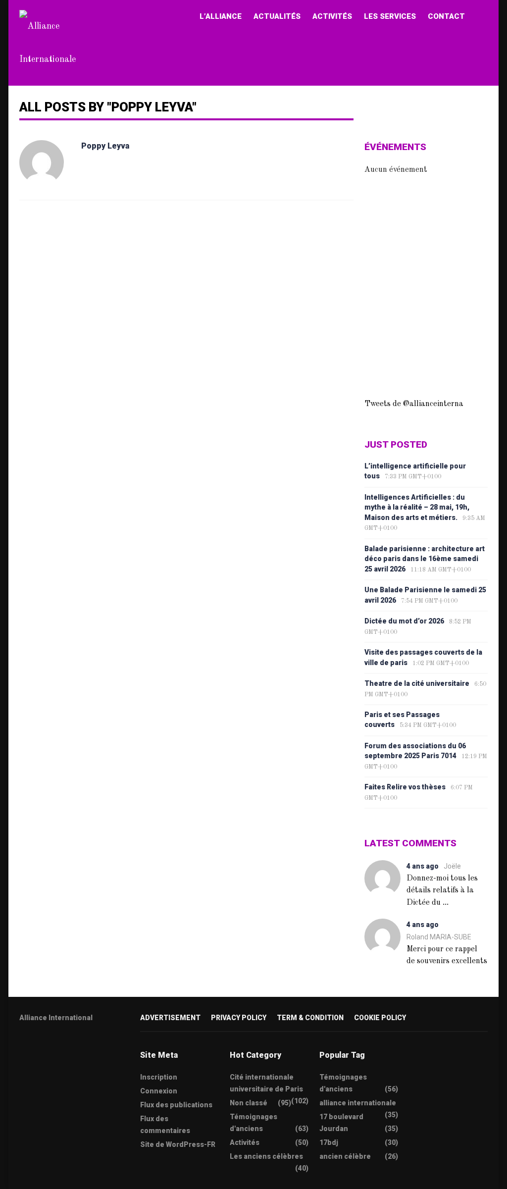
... (446, 902)
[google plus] (61, 1049)
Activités (332, 16)
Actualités (277, 16)
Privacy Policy (238, 1018)
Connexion (158, 1091)
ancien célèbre (345, 1156)
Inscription (158, 1077)
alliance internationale (357, 1103)
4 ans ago (422, 866)
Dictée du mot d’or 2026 (404, 621)
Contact (446, 16)
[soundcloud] (100, 1049)
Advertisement (170, 1018)
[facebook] (42, 1049)
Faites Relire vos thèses (405, 787)
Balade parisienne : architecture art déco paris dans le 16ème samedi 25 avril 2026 (424, 559)
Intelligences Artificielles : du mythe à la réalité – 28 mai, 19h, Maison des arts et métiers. (416, 507)
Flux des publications (176, 1105)
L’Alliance (221, 16)
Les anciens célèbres (266, 1156)
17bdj (328, 1142)
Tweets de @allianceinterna (413, 404)
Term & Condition (310, 1018)
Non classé (248, 1103)
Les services (390, 16)
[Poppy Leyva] (41, 162)
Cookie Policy (380, 1018)
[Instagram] (80, 1049)
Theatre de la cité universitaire (416, 683)
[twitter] (22, 1049)
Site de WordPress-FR (177, 1144)
